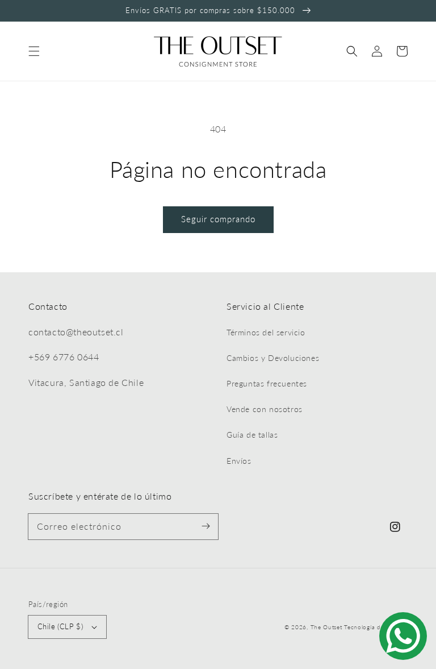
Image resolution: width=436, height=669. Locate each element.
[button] (34, 51)
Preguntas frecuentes (267, 383)
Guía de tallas (252, 434)
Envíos (239, 461)
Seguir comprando (218, 219)
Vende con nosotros (265, 409)
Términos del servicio (266, 332)
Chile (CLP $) (60, 626)
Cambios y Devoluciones (273, 358)
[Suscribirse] (205, 526)
